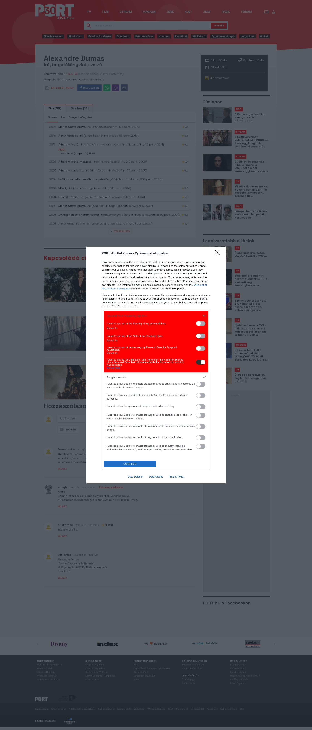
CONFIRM (130, 464)
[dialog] (156, 365)
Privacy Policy (176, 476)
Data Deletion (135, 476)
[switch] (200, 323)
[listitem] (156, 315)
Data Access (156, 476)
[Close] (218, 253)
